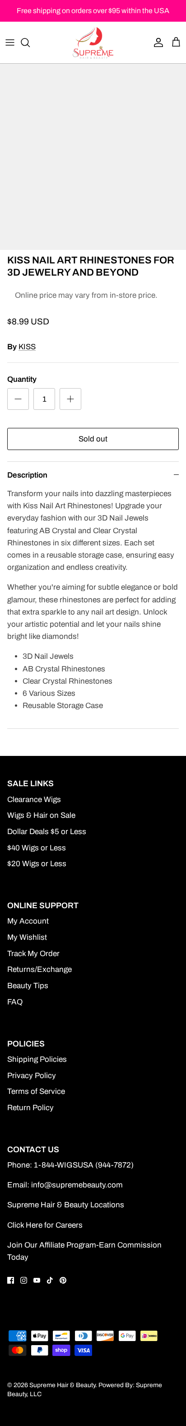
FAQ (15, 1002)
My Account (28, 921)
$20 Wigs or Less (36, 863)
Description (27, 475)
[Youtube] (36, 1280)
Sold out (93, 439)
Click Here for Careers (45, 1225)
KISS (27, 346)
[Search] (30, 42)
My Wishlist (27, 937)
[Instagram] (23, 1280)
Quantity (22, 379)
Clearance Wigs (34, 799)
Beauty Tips (27, 985)
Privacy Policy (31, 1075)
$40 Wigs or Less (36, 848)
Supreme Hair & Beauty (62, 1385)
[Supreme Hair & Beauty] (93, 42)
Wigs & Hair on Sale (41, 815)
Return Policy (30, 1107)
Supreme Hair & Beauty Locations (65, 1205)
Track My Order (33, 953)
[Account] (156, 42)
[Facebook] (10, 1280)
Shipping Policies (37, 1059)
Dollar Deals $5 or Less (46, 831)
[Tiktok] (49, 1280)
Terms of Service (36, 1091)
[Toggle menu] (10, 42)
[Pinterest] (63, 1280)
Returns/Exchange (39, 969)
